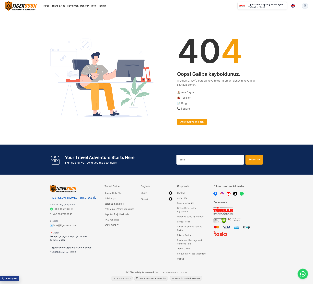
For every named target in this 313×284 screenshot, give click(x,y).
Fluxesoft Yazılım (123, 278)
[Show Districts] (170, 193)
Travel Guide (183, 248)
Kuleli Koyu (110, 198)
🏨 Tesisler (184, 97)
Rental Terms (183, 221)
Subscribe (254, 159)
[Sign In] (305, 6)
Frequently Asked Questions (192, 253)
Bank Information (185, 203)
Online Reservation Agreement (187, 210)
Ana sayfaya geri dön (192, 121)
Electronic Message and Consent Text (189, 242)
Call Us (180, 258)
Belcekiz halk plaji (114, 203)
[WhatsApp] (242, 193)
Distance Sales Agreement (190, 216)
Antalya (144, 199)
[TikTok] (235, 193)
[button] (262, 6)
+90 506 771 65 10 (63, 209)
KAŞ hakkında (111, 219)
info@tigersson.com (63, 225)
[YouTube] (229, 193)
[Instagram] (222, 193)
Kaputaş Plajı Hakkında (116, 214)
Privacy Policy (184, 235)
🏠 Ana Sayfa (185, 92)
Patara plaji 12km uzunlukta (119, 209)
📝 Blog (182, 103)
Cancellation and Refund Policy (189, 228)
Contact (181, 193)
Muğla (144, 193)
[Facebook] (215, 193)
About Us (182, 198)
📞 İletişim (183, 108)
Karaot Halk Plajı (113, 193)
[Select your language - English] (293, 5)
